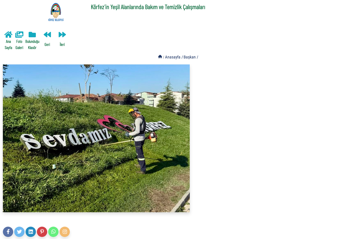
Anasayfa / (174, 57)
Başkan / (191, 57)
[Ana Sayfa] (8, 35)
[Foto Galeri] (19, 35)
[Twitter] (19, 232)
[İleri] (62, 35)
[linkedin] (31, 232)
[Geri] (47, 35)
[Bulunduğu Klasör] (32, 35)
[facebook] (8, 232)
